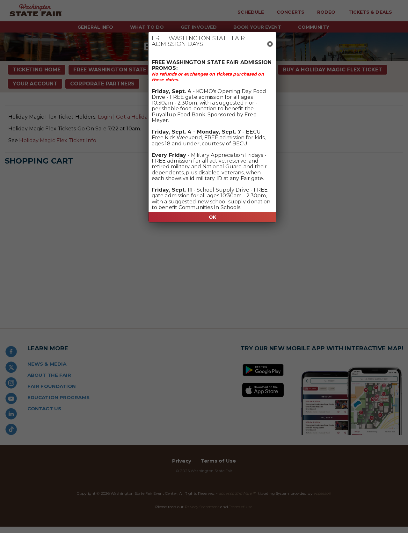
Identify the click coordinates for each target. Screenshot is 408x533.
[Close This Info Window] (270, 44)
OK (212, 217)
